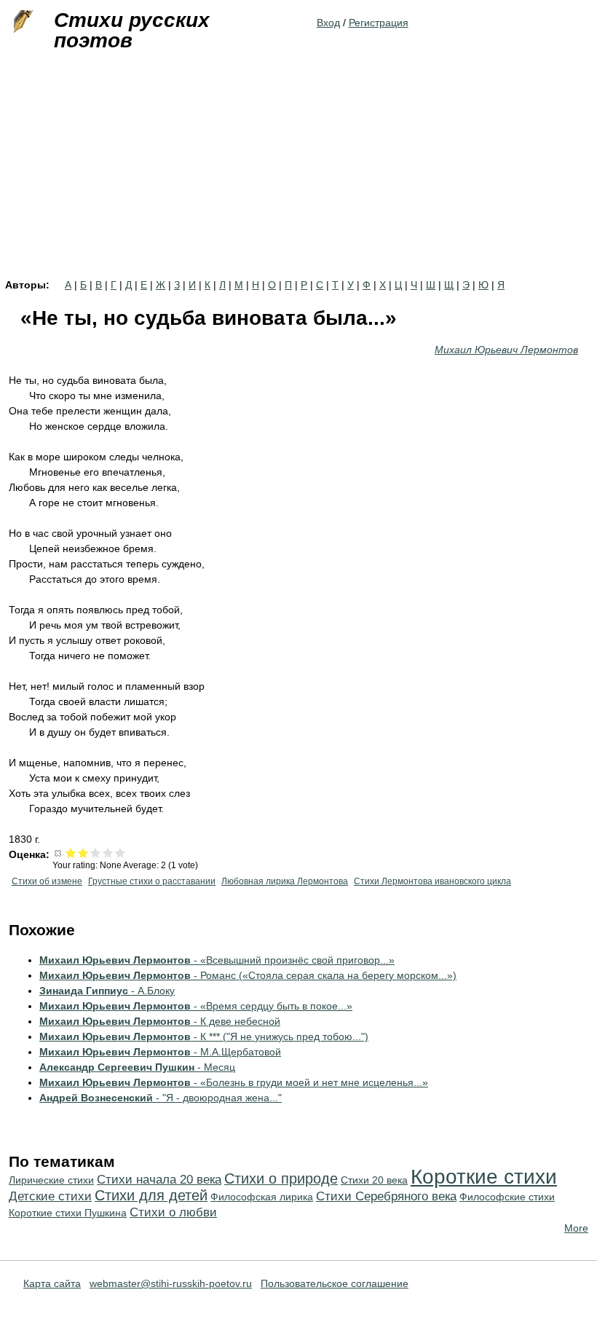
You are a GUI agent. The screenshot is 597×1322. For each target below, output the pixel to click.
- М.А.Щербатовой (160, 1052)
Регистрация (378, 22)
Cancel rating (58, 852)
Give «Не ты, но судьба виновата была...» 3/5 (96, 852)
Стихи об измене (47, 881)
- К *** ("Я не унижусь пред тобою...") (203, 1036)
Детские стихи (50, 1196)
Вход (328, 22)
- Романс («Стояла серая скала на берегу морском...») (247, 975)
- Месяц (137, 1067)
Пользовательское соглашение (334, 1283)
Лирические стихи (51, 1180)
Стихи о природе (281, 1178)
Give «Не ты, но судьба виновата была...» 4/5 (108, 852)
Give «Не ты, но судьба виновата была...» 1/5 (71, 852)
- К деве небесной (159, 1021)
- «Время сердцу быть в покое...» (195, 1006)
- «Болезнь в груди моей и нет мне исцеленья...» (233, 1082)
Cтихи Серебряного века (386, 1196)
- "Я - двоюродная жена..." (160, 1097)
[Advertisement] (298, 170)
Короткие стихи (484, 1176)
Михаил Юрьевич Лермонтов (506, 349)
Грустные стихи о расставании (152, 881)
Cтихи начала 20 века (159, 1180)
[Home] (21, 22)
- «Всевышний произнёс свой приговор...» (217, 960)
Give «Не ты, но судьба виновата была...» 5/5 (120, 852)
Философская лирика (261, 1197)
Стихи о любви (173, 1212)
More (576, 1228)
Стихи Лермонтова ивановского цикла (432, 881)
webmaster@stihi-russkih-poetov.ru (171, 1283)
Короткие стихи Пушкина (68, 1213)
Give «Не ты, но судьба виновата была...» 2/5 (83, 852)
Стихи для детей (151, 1195)
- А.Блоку (107, 990)
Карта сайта (52, 1283)
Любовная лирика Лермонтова (284, 881)
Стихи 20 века (374, 1180)
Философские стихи (507, 1197)
